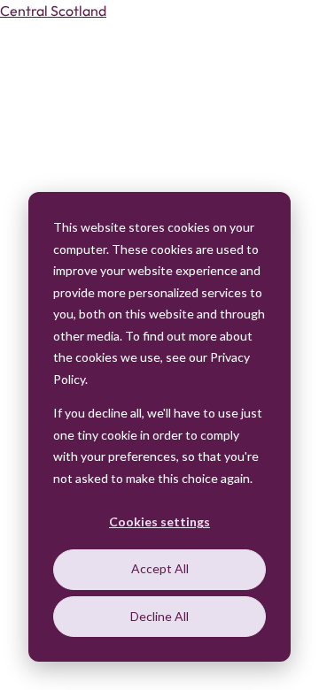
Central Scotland (53, 10)
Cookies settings (159, 521)
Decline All (159, 616)
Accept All (160, 568)
